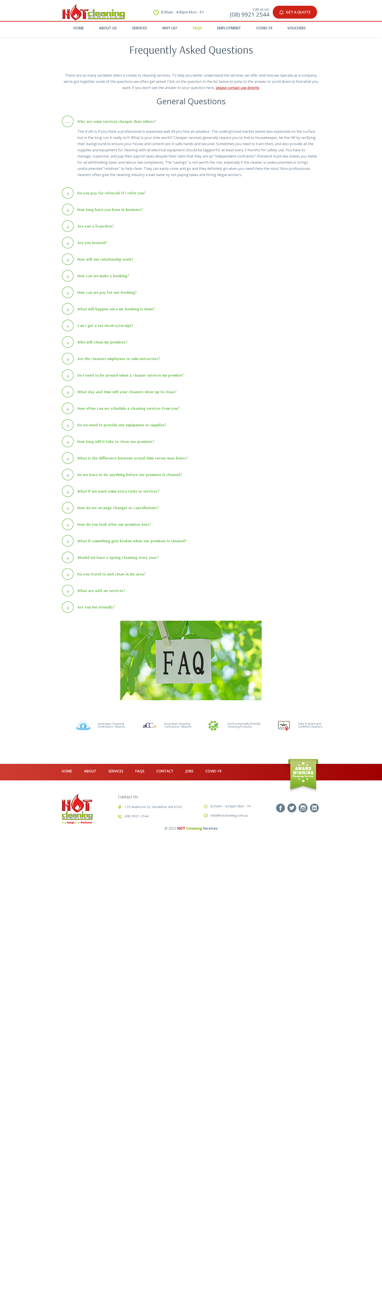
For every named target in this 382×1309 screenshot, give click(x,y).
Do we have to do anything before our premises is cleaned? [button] (124, 475)
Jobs (189, 771)
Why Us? (170, 28)
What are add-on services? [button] (95, 591)
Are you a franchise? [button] (90, 226)
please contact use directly (237, 87)
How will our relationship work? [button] (99, 259)
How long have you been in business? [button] (104, 210)
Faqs (197, 28)
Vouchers (296, 28)
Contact (165, 771)
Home (78, 28)
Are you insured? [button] (86, 243)
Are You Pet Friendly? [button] (90, 607)
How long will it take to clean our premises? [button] (110, 442)
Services (139, 28)
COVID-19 (264, 28)
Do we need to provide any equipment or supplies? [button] (116, 425)
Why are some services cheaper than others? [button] (111, 122)
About (90, 771)
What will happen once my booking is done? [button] (110, 309)
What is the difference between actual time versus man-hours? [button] (127, 458)
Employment (229, 28)
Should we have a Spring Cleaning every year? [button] (112, 558)
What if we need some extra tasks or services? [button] (112, 491)
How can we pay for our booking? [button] (101, 293)
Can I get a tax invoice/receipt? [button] (99, 326)
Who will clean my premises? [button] (97, 342)
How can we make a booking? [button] (97, 276)
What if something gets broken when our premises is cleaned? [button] (126, 541)
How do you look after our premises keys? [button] (108, 524)
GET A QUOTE (298, 12)
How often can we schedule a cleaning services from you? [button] (123, 409)
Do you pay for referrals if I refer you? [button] (106, 193)
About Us (108, 28)
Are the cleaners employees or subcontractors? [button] (113, 359)
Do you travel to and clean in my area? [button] (106, 574)
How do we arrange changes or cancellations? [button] (112, 508)
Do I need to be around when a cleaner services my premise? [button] (125, 375)
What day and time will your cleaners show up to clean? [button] (121, 392)
